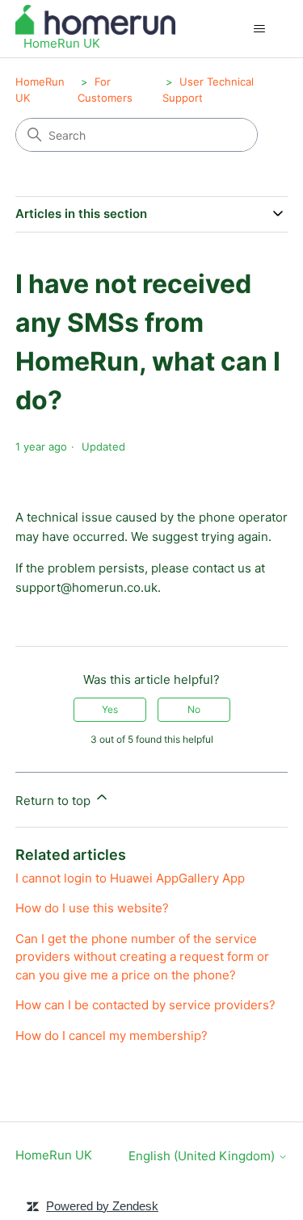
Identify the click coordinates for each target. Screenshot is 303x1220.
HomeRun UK (53, 1155)
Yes (110, 709)
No (193, 709)
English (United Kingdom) (203, 1156)
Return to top (54, 800)
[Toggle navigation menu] (259, 29)
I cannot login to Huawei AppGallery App (130, 878)
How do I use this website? (92, 908)
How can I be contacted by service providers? (145, 1004)
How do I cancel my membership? (111, 1035)
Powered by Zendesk (102, 1206)
